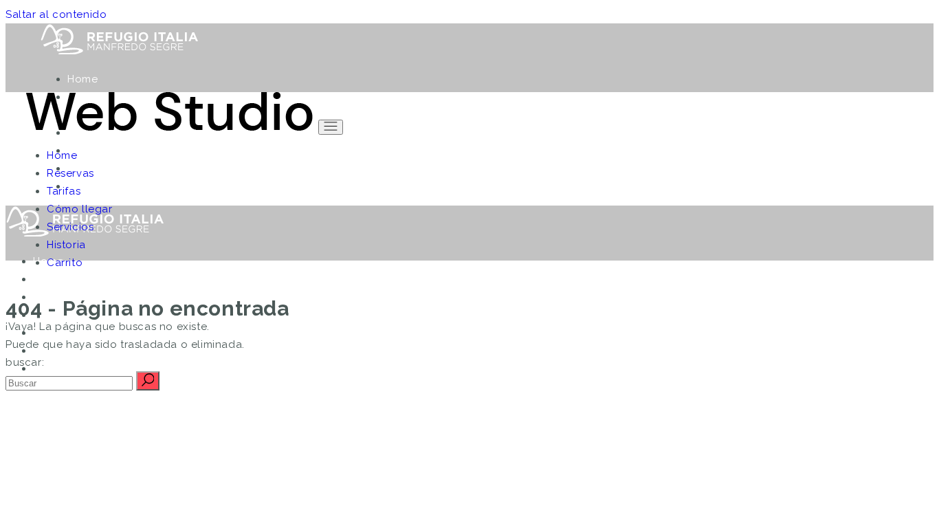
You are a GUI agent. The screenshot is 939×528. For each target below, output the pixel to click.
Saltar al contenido (56, 14)
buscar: (24, 362)
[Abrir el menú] (330, 127)
